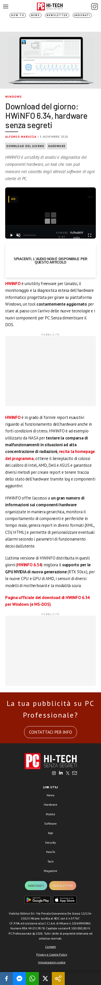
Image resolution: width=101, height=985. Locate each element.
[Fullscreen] (89, 235)
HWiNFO (13, 283)
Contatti (50, 947)
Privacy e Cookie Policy (51, 954)
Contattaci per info (50, 732)
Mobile (50, 814)
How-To (17, 15)
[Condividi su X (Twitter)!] (45, 978)
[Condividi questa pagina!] (58, 978)
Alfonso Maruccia (21, 137)
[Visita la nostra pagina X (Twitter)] (68, 773)
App (50, 833)
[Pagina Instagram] (94, 6)
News (35, 15)
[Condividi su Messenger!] (19, 978)
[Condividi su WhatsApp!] (32, 978)
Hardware (57, 146)
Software (50, 823)
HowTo (50, 852)
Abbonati (82, 15)
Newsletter (57, 15)
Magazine (50, 871)
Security (50, 842)
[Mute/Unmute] (19, 235)
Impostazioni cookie (51, 962)
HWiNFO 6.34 (29, 565)
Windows (13, 96)
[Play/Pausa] (11, 235)
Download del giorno (25, 146)
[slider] (29, 235)
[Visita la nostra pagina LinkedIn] (61, 773)
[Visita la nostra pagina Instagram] (54, 773)
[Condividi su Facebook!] (6, 978)
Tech (50, 861)
